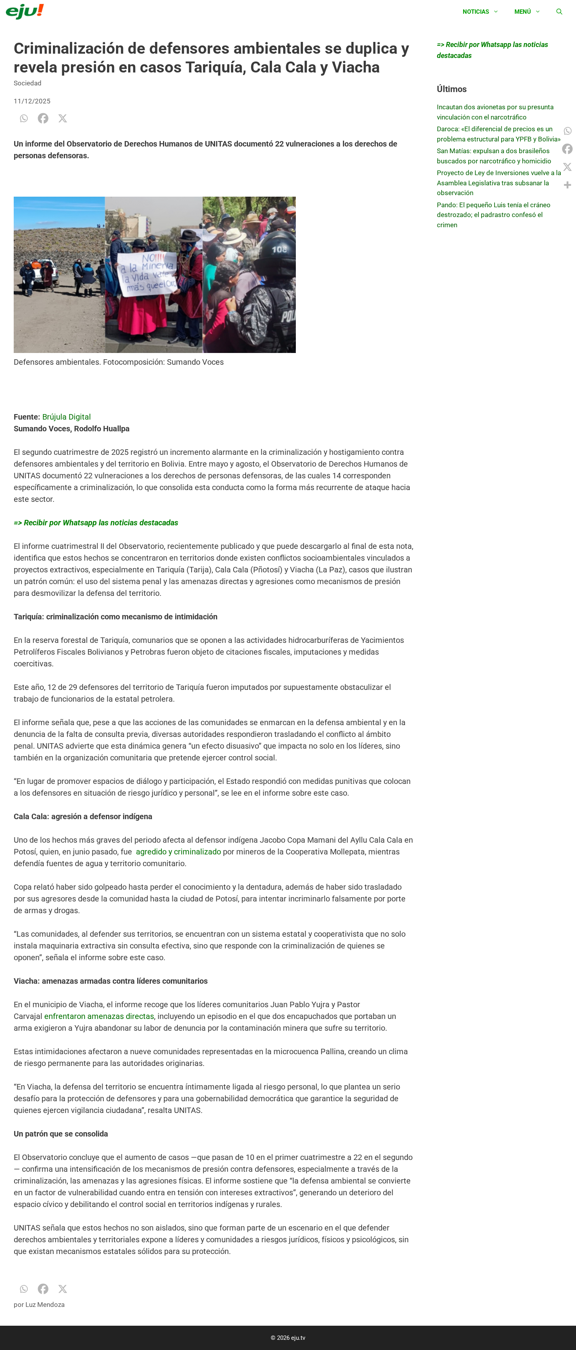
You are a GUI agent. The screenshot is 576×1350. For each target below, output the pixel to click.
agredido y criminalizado (177, 851)
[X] (63, 118)
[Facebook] (43, 118)
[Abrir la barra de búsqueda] (559, 12)
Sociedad (28, 83)
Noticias (476, 11)
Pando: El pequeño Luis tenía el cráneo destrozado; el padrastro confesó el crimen (494, 215)
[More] (567, 185)
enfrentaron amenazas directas (99, 1016)
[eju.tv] (27, 12)
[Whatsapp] (23, 118)
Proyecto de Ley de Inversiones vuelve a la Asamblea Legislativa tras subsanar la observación (499, 183)
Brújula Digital (66, 417)
